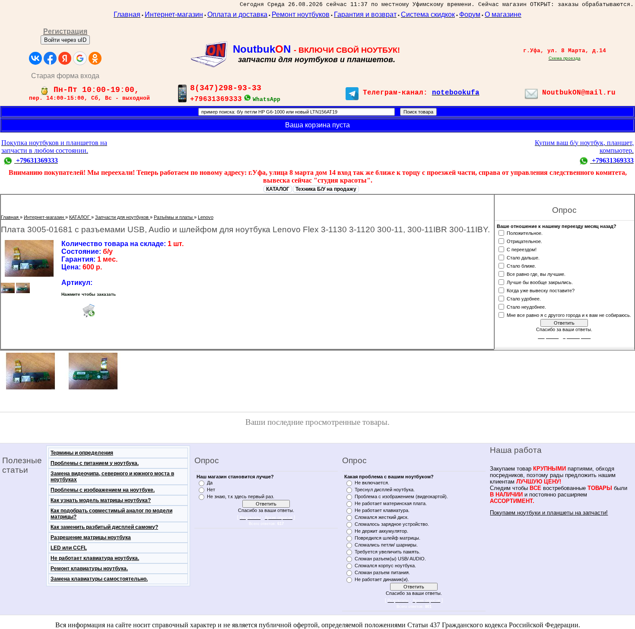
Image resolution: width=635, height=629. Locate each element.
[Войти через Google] (80, 58)
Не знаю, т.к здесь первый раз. (240, 496)
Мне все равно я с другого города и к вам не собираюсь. (569, 314)
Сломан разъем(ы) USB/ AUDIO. (390, 558)
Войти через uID (65, 40)
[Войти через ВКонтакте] (35, 58)
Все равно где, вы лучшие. (536, 273)
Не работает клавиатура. (382, 510)
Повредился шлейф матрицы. (387, 537)
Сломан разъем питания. (382, 572)
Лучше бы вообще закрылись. (540, 281)
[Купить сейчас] (88, 310)
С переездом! (522, 249)
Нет (211, 489)
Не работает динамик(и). (382, 579)
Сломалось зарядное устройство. (392, 524)
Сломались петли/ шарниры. (386, 544)
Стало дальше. (523, 257)
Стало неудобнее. (526, 306)
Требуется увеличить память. (387, 551)
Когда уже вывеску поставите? (541, 290)
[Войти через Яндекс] (64, 58)
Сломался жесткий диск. (382, 517)
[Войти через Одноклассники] (95, 58)
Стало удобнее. (524, 298)
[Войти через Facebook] (50, 58)
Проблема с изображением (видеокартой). (401, 496)
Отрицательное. (524, 240)
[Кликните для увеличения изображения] (29, 258)
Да (210, 482)
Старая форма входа (65, 75)
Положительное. (525, 232)
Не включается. (372, 482)
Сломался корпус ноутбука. (385, 565)
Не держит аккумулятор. (381, 531)
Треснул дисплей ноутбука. (385, 489)
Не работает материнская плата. (391, 503)
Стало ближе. (521, 265)
